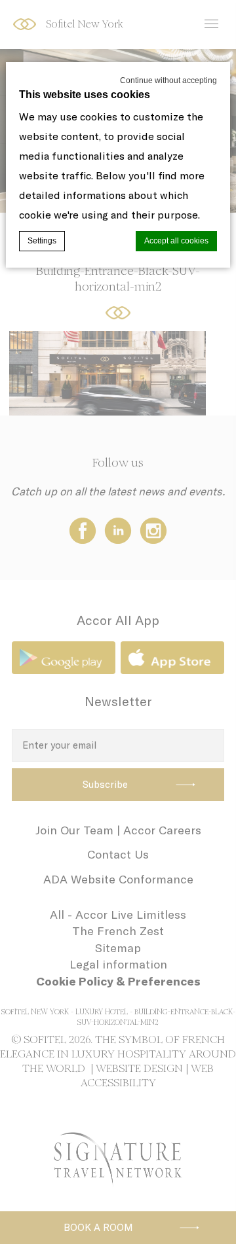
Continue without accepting (168, 80)
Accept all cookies (176, 240)
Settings (42, 240)
